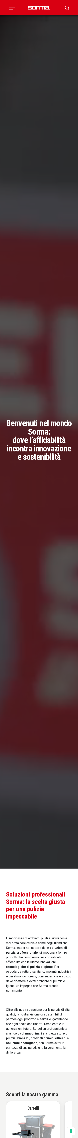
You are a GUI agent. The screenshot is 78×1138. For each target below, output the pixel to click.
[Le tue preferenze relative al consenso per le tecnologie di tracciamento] (71, 1131)
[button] (11, 7)
